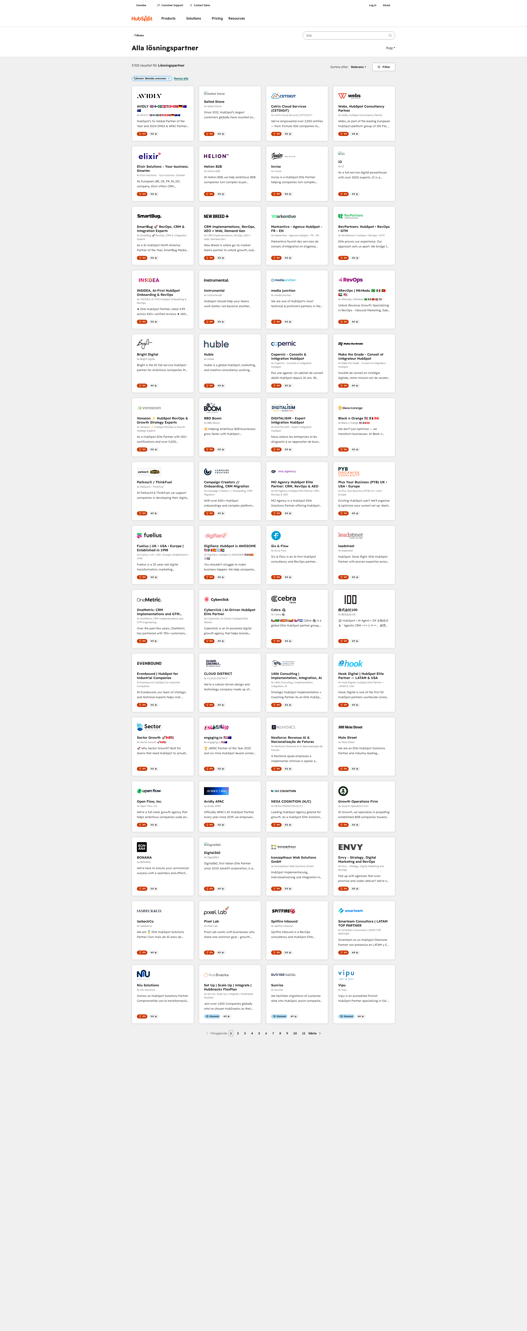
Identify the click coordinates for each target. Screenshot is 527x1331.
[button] (390, 47)
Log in (372, 5)
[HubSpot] (142, 18)
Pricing (217, 18)
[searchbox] (349, 35)
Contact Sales (202, 5)
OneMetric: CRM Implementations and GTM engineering (158, 612)
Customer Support (172, 5)
